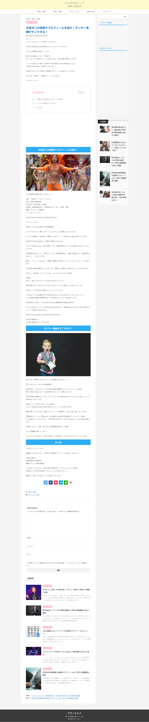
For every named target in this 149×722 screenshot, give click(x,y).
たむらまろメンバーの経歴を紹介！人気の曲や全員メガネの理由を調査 (56, 696)
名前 (29, 538)
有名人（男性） (42, 11)
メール (30, 546)
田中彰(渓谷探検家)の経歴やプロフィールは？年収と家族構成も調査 (55, 698)
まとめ (39, 107)
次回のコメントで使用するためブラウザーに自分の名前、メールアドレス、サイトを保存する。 (57, 564)
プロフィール (32, 494)
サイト (29, 554)
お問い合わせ (91, 11)
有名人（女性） (58, 11)
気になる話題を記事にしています (74, 716)
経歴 (38, 494)
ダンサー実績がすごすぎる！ (47, 103)
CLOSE (81, 92)
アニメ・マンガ (74, 11)
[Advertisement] (58, 131)
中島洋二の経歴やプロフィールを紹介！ (50, 99)
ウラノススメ (74, 6)
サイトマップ (107, 11)
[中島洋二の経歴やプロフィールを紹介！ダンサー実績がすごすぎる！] (61, 482)
